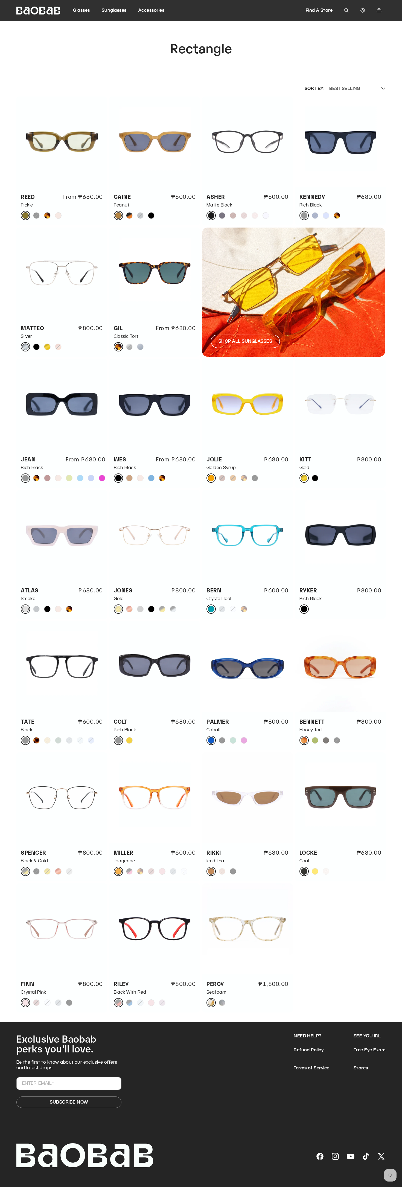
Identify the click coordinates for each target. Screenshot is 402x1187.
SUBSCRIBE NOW (69, 1102)
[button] (86, 10)
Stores (361, 1067)
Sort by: (314, 88)
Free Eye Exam (370, 1049)
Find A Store (319, 10)
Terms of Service (312, 1067)
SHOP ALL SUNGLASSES (245, 341)
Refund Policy (309, 1049)
